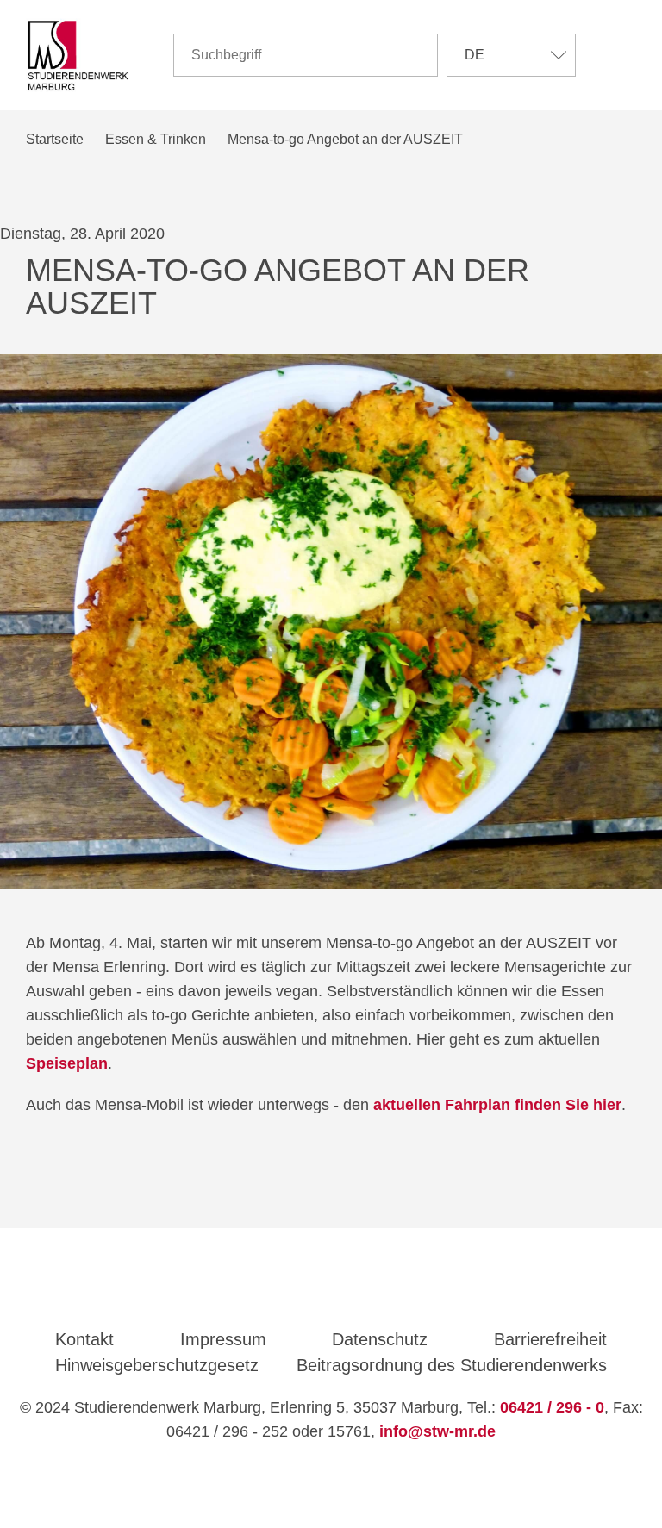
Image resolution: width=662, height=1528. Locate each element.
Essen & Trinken (155, 139)
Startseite (55, 139)
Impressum (223, 1339)
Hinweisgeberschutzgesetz (157, 1365)
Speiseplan (67, 1063)
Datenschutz (380, 1339)
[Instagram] (356, 1292)
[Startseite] (78, 55)
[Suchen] (417, 55)
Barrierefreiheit (550, 1339)
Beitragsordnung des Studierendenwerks (452, 1365)
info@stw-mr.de (437, 1431)
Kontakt (84, 1339)
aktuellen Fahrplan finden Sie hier (497, 1104)
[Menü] (623, 55)
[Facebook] (306, 1292)
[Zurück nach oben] (333, 1481)
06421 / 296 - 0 (552, 1407)
